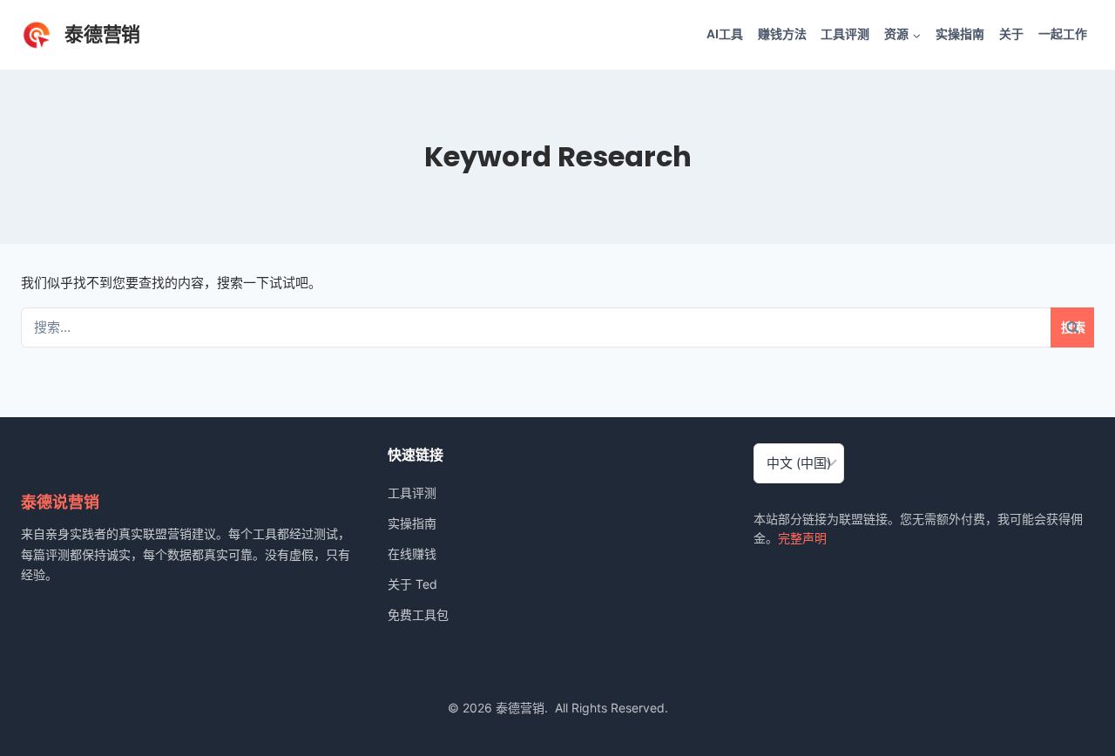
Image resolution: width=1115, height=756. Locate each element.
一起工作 (1062, 34)
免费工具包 (418, 614)
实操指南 (960, 34)
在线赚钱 (412, 553)
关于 (1011, 34)
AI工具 (724, 34)
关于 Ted (412, 584)
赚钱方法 (782, 34)
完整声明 (802, 537)
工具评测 (845, 34)
